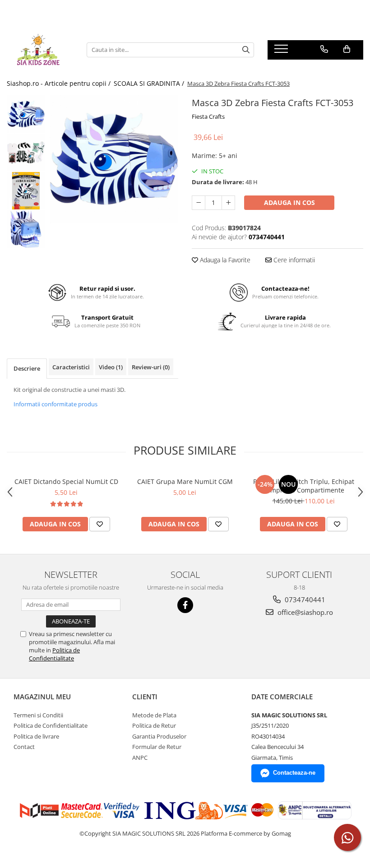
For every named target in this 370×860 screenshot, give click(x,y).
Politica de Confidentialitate (54, 654)
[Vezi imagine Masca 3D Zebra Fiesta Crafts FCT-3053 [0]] (26, 114)
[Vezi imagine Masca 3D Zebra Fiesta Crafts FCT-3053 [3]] (26, 229)
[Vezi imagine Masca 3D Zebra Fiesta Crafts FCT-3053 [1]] (26, 152)
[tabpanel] (114, 159)
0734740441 (304, 599)
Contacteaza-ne (294, 772)
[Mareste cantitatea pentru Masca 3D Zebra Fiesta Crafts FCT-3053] (228, 202)
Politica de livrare (36, 736)
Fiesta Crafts (208, 116)
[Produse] (282, 51)
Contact (24, 747)
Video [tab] (111, 367)
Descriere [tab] (27, 368)
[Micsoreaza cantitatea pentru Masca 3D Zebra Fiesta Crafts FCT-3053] (198, 202)
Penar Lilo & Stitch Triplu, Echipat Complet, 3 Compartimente (303, 485)
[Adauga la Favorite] (99, 524)
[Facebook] (185, 605)
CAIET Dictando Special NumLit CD (66, 481)
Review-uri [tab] (151, 367)
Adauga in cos (289, 202)
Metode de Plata (154, 715)
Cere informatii (293, 260)
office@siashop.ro (304, 612)
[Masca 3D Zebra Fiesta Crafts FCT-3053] (114, 159)
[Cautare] (246, 49)
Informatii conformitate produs (55, 404)
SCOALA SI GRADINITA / (150, 83)
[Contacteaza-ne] (324, 49)
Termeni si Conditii (38, 715)
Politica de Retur (154, 725)
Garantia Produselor (159, 736)
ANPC (140, 757)
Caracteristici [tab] (71, 367)
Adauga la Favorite (224, 260)
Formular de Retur (156, 747)
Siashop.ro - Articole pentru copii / (59, 83)
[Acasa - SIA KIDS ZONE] (40, 49)
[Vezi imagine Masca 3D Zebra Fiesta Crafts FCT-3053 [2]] (26, 190)
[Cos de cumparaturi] (346, 49)
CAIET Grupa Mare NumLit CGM (185, 481)
